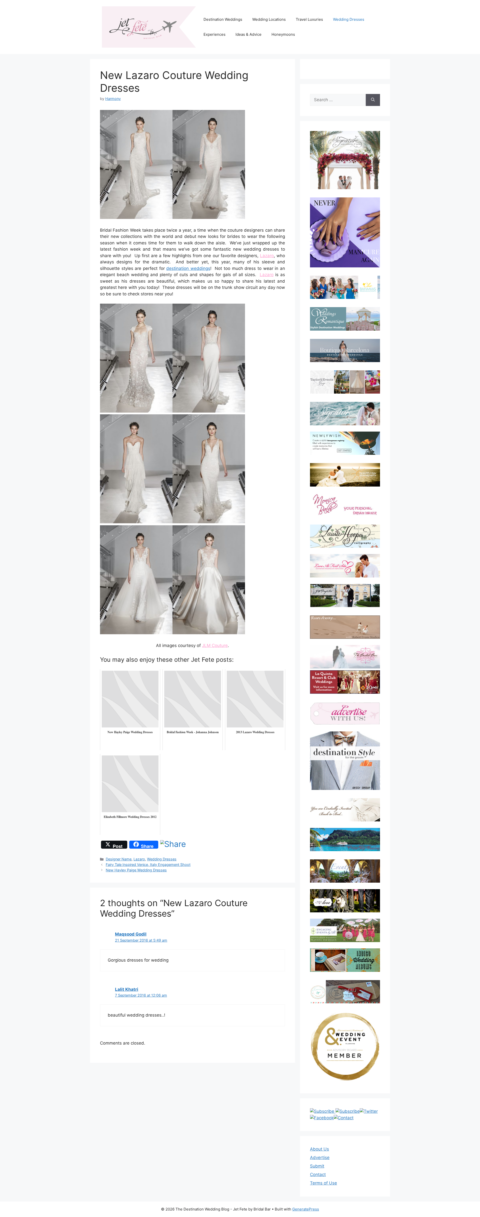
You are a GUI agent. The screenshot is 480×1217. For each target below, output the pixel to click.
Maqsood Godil (130, 934)
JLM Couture (215, 645)
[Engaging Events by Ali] (345, 930)
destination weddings (188, 268)
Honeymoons (283, 34)
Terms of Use (323, 1183)
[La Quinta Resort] (345, 692)
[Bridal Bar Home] (345, 809)
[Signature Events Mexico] (345, 413)
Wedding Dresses (348, 19)
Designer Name (119, 859)
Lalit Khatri (126, 989)
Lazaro (267, 255)
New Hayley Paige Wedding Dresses (136, 870)
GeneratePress (305, 1209)
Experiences (215, 34)
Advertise (320, 1157)
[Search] (373, 100)
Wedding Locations (269, 19)
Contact (318, 1174)
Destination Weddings (223, 19)
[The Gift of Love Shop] (345, 900)
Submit (317, 1166)
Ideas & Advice (249, 34)
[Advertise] (345, 713)
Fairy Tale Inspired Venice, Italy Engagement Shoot (148, 864)
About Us (319, 1149)
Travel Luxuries (309, 19)
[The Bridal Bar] (345, 657)
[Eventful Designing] (345, 871)
